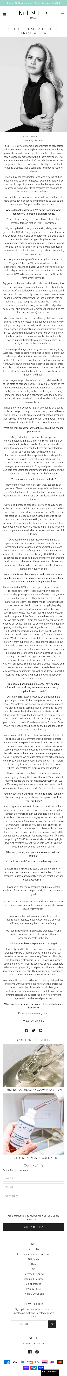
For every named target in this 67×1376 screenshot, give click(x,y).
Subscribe (33, 1249)
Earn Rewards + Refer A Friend (33, 1254)
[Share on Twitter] (33, 1030)
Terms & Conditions (33, 1293)
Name (8, 1177)
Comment (10, 1196)
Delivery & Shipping (34, 1274)
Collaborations (33, 1283)
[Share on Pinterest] (40, 1030)
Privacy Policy (33, 1288)
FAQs (33, 1269)
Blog (33, 1264)
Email (8, 1186)
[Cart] (63, 15)
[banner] (33, 14)
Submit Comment (33, 1227)
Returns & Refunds (33, 1279)
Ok (52, 1324)
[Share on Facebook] (26, 1030)
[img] (30, 1352)
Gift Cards (33, 1259)
